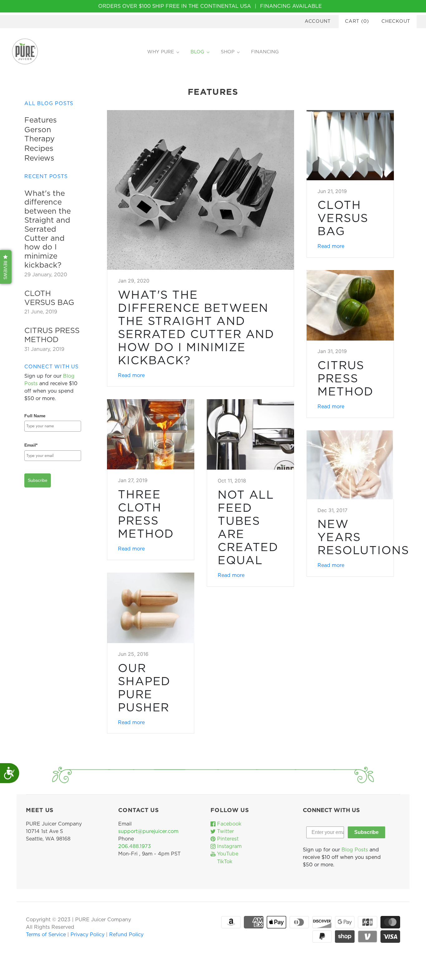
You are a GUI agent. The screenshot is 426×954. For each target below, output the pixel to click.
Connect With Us (51, 366)
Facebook (228, 823)
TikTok (223, 861)
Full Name (35, 415)
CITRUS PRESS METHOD (345, 379)
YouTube (226, 853)
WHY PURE (160, 52)
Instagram (228, 846)
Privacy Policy (88, 934)
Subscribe (37, 480)
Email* (30, 445)
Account (318, 21)
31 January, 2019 (44, 349)
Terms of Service (46, 934)
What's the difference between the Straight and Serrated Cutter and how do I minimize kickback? (47, 229)
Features (40, 120)
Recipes (38, 149)
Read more (131, 375)
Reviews (39, 158)
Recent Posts (46, 176)
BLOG (197, 52)
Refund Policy (126, 934)
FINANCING (265, 52)
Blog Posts (354, 849)
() (357, 21)
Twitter (224, 831)
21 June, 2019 (40, 311)
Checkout (395, 21)
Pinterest (227, 838)
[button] (6, 267)
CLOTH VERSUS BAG (342, 218)
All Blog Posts (48, 103)
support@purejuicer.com (148, 831)
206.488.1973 (134, 846)
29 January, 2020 (45, 274)
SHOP (228, 52)
